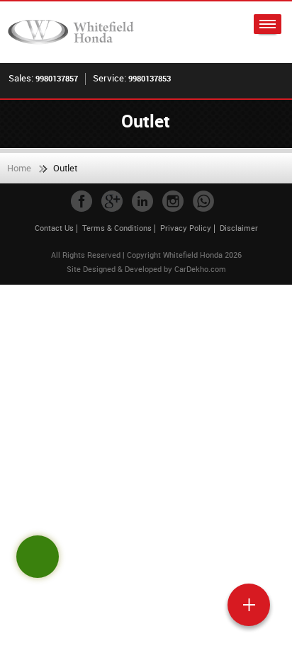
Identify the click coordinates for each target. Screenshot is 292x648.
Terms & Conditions (117, 227)
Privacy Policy (185, 227)
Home (19, 167)
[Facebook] (81, 201)
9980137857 (56, 78)
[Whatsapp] (203, 201)
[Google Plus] (112, 201)
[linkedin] (142, 201)
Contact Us (54, 227)
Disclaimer (239, 227)
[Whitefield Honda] (75, 32)
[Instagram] (173, 201)
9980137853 (149, 78)
